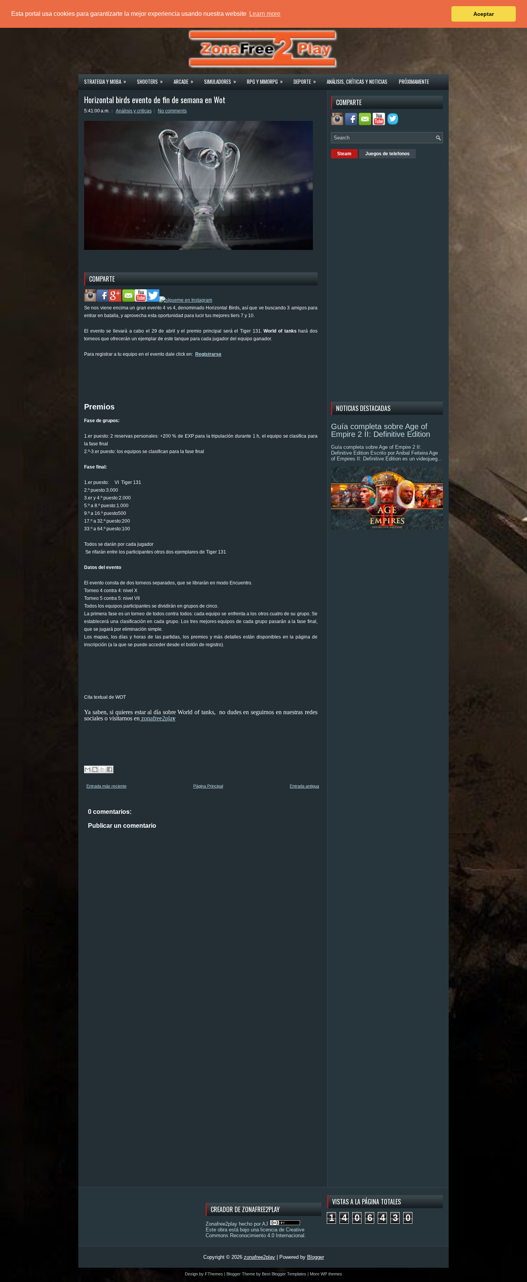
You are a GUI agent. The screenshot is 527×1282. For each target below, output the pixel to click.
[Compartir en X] (102, 769)
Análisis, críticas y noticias (357, 81)
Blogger (315, 1257)
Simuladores (220, 81)
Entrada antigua (304, 786)
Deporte (305, 81)
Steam (344, 153)
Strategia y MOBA (105, 81)
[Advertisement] (224, 375)
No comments (172, 111)
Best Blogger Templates (284, 1274)
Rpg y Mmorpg (265, 81)
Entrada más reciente (106, 786)
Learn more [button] (264, 13)
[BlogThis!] (95, 769)
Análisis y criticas (134, 111)
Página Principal (208, 786)
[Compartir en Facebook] (109, 769)
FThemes (214, 1274)
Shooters (150, 81)
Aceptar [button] (483, 14)
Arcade (183, 81)
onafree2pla (158, 718)
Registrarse (208, 354)
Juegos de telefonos (387, 153)
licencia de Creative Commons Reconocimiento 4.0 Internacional (255, 1232)
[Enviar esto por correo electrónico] (87, 769)
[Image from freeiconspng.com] (393, 123)
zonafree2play (259, 1257)
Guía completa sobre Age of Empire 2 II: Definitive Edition (380, 430)
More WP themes (326, 1274)
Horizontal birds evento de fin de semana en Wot (154, 100)
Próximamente (414, 81)
